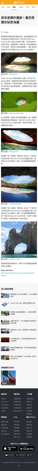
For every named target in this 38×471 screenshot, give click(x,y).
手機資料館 (17, 405)
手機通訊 (29, 405)
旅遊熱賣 (4, 425)
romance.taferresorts (16, 113)
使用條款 (29, 434)
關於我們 (29, 422)
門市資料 (16, 422)
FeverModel (5, 405)
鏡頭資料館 (17, 402)
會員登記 (29, 431)
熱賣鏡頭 (16, 431)
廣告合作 (29, 428)
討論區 (3, 411)
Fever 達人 (4, 402)
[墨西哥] (8, 378)
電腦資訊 (29, 408)
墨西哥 (26, 39)
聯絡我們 (29, 425)
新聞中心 (4, 399)
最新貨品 (16, 425)
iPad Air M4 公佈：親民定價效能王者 (22, 303)
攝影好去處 (4, 422)
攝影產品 (29, 402)
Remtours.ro (13, 74)
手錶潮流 (29, 414)
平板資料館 (17, 408)
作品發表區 (4, 408)
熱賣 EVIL (17, 437)
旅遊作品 (4, 431)
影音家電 (29, 411)
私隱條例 (29, 437)
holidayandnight (15, 204)
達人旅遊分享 (5, 434)
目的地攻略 (4, 428)
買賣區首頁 (30, 399)
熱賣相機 (16, 428)
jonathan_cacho (15, 259)
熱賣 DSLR (17, 434)
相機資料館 (17, 399)
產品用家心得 (18, 411)
